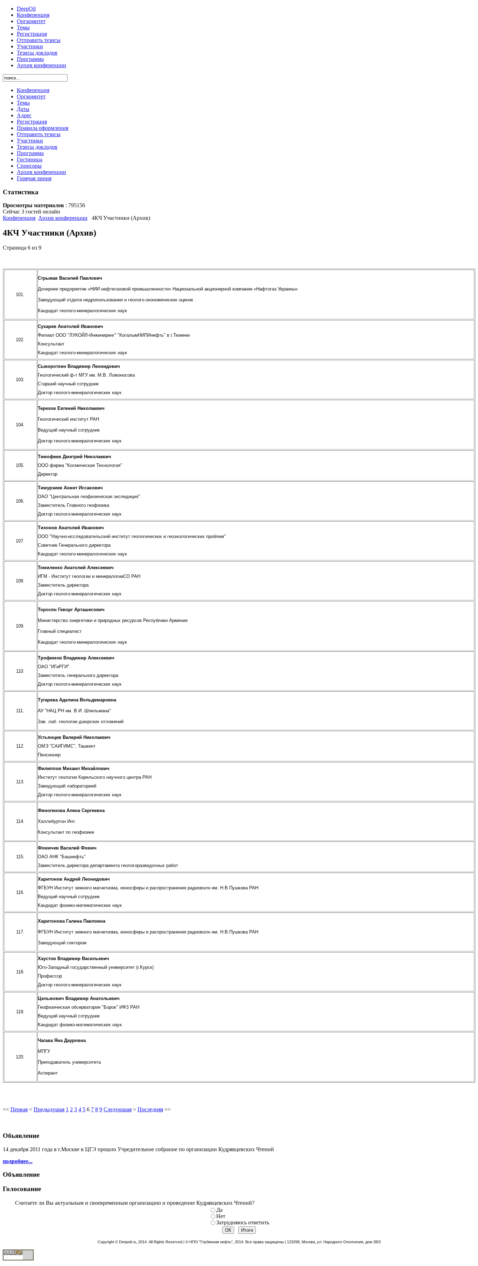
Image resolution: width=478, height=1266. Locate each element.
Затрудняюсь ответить (242, 1222)
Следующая (118, 1109)
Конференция (19, 218)
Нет (220, 1216)
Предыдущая (49, 1109)
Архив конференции (62, 218)
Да (219, 1210)
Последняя (150, 1109)
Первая (19, 1109)
